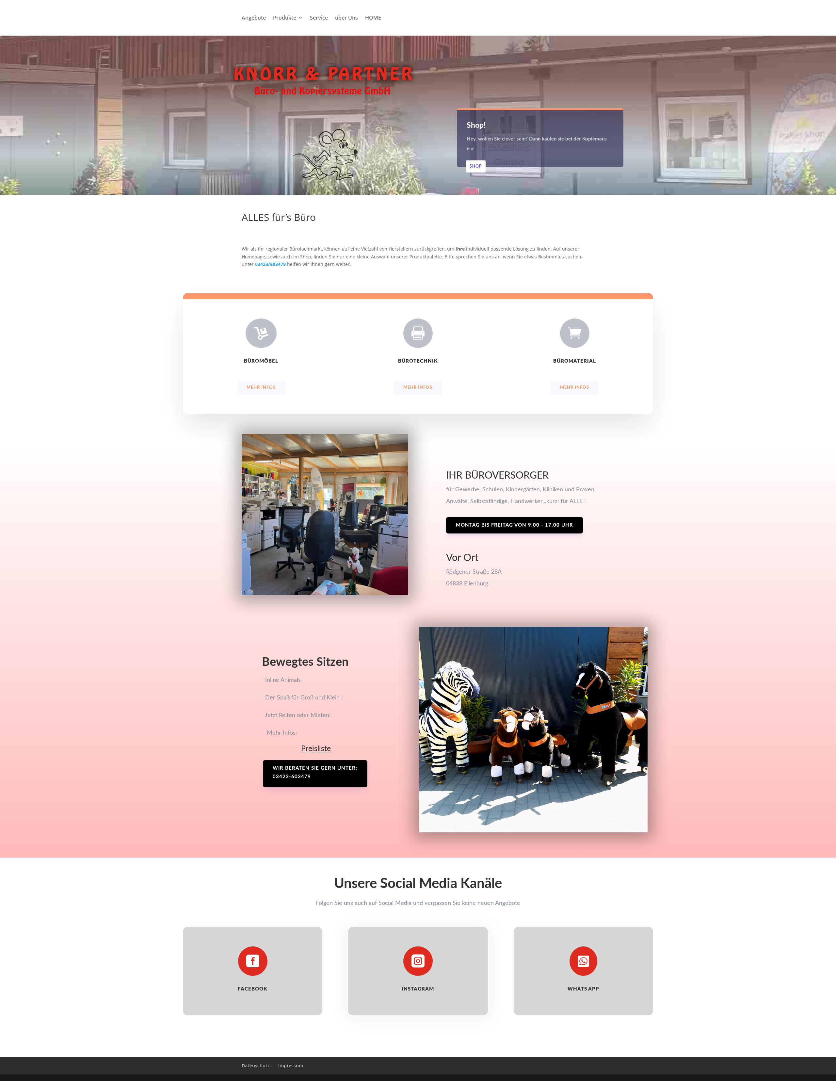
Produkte (284, 18)
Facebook (252, 989)
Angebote (254, 18)
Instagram (418, 989)
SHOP (476, 166)
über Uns (346, 18)
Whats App (583, 989)
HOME (373, 18)
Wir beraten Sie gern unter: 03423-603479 (315, 772)
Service (319, 18)
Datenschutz (256, 1065)
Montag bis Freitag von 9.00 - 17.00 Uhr (514, 525)
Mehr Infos (261, 387)
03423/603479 (270, 264)
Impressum (290, 1065)
